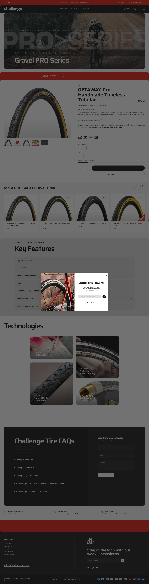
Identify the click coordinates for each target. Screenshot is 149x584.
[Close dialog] (106, 275)
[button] (104, 296)
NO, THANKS (91, 302)
